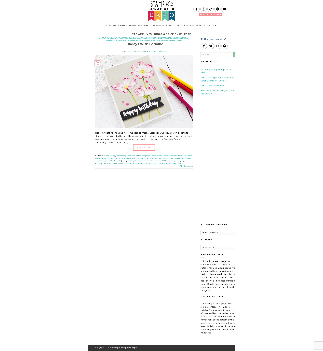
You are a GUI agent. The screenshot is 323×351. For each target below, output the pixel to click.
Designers (152, 37)
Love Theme (112, 163)
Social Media (157, 39)
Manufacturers (106, 39)
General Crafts (165, 37)
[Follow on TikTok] (210, 9)
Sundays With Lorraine (127, 40)
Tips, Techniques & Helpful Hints (166, 40)
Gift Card (212, 25)
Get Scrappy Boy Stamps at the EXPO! (216, 71)
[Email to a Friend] (217, 46)
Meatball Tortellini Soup (127, 163)
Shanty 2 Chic (155, 163)
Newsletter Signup (210, 14)
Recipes (132, 39)
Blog (113, 37)
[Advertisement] (144, 178)
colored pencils (146, 161)
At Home (106, 37)
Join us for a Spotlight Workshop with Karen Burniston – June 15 (219, 79)
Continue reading (144, 147)
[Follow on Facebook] (196, 9)
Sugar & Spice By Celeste (172, 163)
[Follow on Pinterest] (217, 9)
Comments (186, 166)
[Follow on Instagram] (203, 9)
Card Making (122, 37)
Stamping (110, 40)
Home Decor (180, 37)
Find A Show (119, 25)
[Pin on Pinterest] (224, 46)
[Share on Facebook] (204, 46)
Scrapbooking (144, 39)
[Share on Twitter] (211, 46)
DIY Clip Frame (167, 161)
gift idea (177, 161)
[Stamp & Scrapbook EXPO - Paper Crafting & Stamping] (161, 11)
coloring (156, 161)
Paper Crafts (121, 39)
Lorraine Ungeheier (157, 51)
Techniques (144, 40)
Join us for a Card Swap (212, 86)
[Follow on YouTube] (224, 9)
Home (108, 25)
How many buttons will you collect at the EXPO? (219, 92)
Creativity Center (138, 37)
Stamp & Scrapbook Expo (176, 39)
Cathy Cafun (134, 161)
